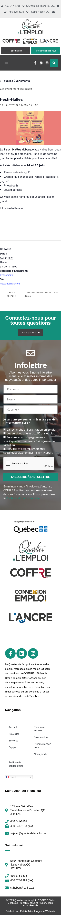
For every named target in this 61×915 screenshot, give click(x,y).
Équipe (12, 747)
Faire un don (41, 737)
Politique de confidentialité (23, 498)
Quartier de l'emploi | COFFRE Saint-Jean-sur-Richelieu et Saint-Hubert (31, 901)
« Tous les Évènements (15, 81)
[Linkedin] (41, 62)
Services (13, 740)
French (12, 777)
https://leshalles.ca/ (10, 283)
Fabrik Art (25, 911)
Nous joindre (41, 754)
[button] (6, 63)
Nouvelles (13, 733)
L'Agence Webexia (44, 911)
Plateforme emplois (40, 729)
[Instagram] (47, 62)
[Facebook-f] (35, 62)
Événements (6, 275)
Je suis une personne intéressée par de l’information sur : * (29, 421)
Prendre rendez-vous (43, 745)
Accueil (12, 727)
